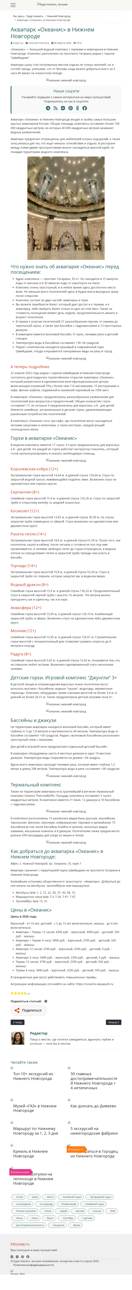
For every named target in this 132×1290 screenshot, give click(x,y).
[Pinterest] (70, 108)
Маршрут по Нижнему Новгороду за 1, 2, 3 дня (35, 1131)
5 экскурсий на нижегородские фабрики (94, 1131)
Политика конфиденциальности (33, 1265)
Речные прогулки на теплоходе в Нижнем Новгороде (33, 1178)
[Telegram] (48, 108)
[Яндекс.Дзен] (56, 108)
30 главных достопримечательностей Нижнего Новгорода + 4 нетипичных (94, 1080)
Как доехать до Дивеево (93, 1105)
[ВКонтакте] (63, 108)
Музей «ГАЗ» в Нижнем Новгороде (35, 1108)
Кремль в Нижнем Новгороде (30, 1154)
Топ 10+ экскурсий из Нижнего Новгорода (33, 1076)
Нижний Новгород (39, 42)
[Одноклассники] (77, 108)
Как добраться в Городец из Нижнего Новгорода (94, 1154)
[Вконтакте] (12, 1257)
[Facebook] (84, 108)
